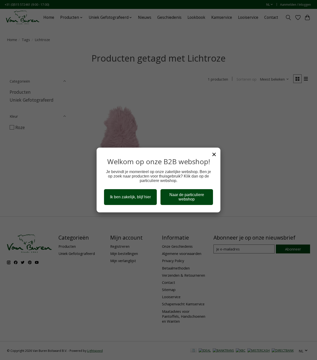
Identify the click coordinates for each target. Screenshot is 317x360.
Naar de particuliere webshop (186, 197)
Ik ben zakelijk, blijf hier (130, 197)
